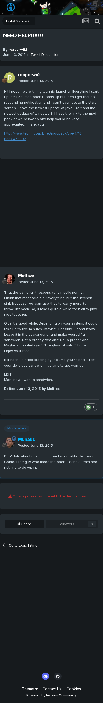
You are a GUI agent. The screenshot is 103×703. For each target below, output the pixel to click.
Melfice (26, 275)
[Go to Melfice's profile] (9, 279)
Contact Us (52, 689)
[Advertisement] (51, 215)
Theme (28, 689)
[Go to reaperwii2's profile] (9, 77)
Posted (35, 80)
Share (25, 524)
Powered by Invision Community (51, 695)
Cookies (74, 689)
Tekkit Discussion (45, 54)
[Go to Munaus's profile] (9, 442)
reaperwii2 (17, 49)
